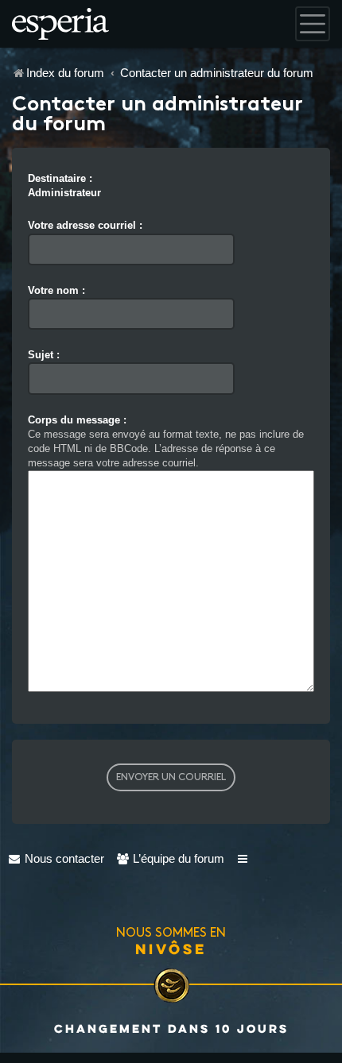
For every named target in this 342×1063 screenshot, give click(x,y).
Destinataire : (60, 178)
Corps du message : (77, 420)
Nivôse (171, 948)
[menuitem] (56, 858)
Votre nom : (56, 290)
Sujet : (44, 355)
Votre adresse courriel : (85, 225)
